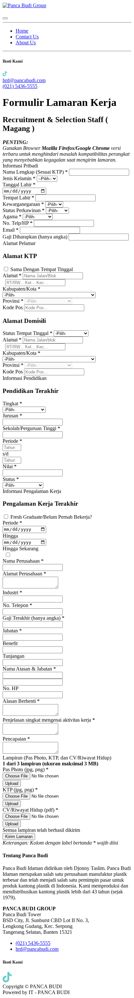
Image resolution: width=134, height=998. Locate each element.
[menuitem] (22, 31)
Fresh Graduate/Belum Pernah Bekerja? (51, 517)
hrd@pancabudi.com (24, 80)
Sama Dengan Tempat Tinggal (41, 269)
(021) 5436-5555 (20, 86)
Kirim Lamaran (19, 836)
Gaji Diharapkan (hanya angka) (36, 236)
